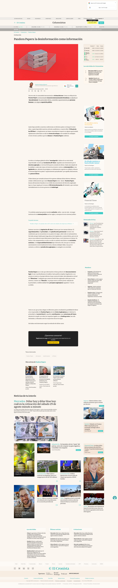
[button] (115, 498)
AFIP (80, 563)
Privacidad (69, 580)
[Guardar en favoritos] (76, 86)
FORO (79, 18)
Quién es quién (69, 18)
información (38, 356)
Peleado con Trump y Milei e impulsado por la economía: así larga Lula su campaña (96, 80)
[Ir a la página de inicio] (21, 22)
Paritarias (86, 563)
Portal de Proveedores (75, 578)
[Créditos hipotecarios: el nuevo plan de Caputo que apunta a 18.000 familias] (70, 466)
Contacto (26, 578)
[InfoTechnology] (74, 574)
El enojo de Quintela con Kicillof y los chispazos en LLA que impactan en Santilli (95, 72)
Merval (53, 563)
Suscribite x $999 (92, 22)
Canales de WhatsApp (38, 578)
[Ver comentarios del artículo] (44, 91)
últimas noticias (18, 18)
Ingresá (101, 22)
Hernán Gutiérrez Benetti (41, 84)
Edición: (98, 18)
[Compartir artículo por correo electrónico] (41, 91)
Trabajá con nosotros (89, 578)
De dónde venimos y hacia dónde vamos (94, 162)
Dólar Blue (23, 563)
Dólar (28, 18)
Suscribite (50, 578)
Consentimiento (77, 580)
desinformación (46, 356)
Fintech (47, 563)
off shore (54, 356)
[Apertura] (41, 574)
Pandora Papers (32, 32)
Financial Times (91, 200)
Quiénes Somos (61, 578)
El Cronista (16, 32)
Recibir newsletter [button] (94, 136)
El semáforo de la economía (91, 123)
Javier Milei (48, 18)
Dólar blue (37, 18)
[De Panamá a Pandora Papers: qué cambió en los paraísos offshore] (59, 370)
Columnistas (24, 32)
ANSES (101, 563)
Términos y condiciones (60, 580)
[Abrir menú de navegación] (15, 22)
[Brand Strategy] (57, 574)
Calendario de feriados (70, 563)
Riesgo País (58, 18)
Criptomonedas (32, 563)
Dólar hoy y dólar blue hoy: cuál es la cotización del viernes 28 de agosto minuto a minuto (61, 29)
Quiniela (60, 563)
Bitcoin (40, 563)
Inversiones (94, 563)
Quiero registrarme (53, 342)
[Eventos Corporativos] (49, 574)
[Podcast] (64, 574)
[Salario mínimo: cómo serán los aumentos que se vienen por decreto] (94, 413)
